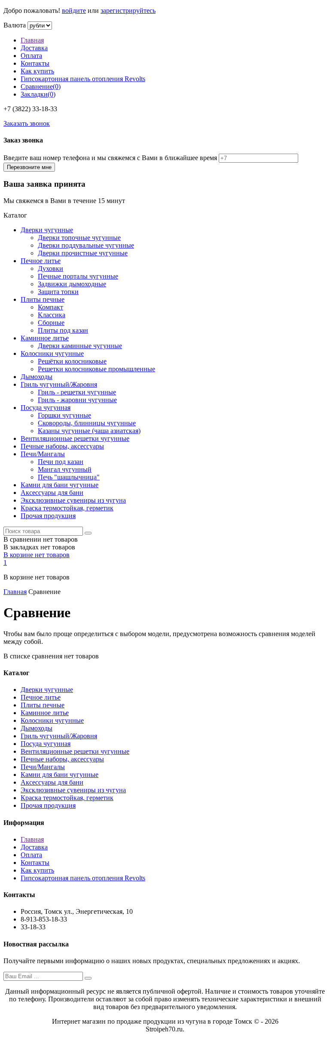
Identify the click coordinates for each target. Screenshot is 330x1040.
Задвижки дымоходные (72, 284)
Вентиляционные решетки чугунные (75, 438)
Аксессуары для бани (52, 492)
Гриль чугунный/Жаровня (59, 384)
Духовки (50, 268)
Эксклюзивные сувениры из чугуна (73, 500)
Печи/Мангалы (43, 454)
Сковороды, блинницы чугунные (87, 423)
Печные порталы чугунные (78, 276)
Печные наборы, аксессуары (62, 446)
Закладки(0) (38, 94)
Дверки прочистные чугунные (83, 253)
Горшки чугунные (64, 415)
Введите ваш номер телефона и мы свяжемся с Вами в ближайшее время (110, 157)
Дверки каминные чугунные (80, 345)
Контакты (35, 63)
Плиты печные (42, 299)
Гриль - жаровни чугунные (77, 399)
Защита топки (58, 291)
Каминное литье (45, 338)
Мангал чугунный (65, 469)
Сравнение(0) (41, 86)
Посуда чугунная (45, 407)
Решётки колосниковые (72, 361)
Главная (32, 40)
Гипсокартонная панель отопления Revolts (83, 78)
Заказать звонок (26, 123)
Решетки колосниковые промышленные (96, 369)
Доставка (34, 48)
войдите (74, 10)
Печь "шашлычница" (69, 477)
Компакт (50, 307)
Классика (51, 314)
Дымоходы (36, 376)
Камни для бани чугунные (59, 484)
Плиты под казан (63, 330)
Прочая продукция (48, 515)
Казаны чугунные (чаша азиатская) (89, 430)
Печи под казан (60, 461)
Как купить (37, 71)
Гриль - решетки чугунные (77, 392)
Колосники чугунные (52, 353)
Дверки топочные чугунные (79, 237)
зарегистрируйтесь (128, 10)
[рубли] (40, 25)
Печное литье (41, 260)
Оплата (31, 55)
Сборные (51, 322)
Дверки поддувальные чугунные (86, 245)
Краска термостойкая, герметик (67, 508)
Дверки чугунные (47, 229)
